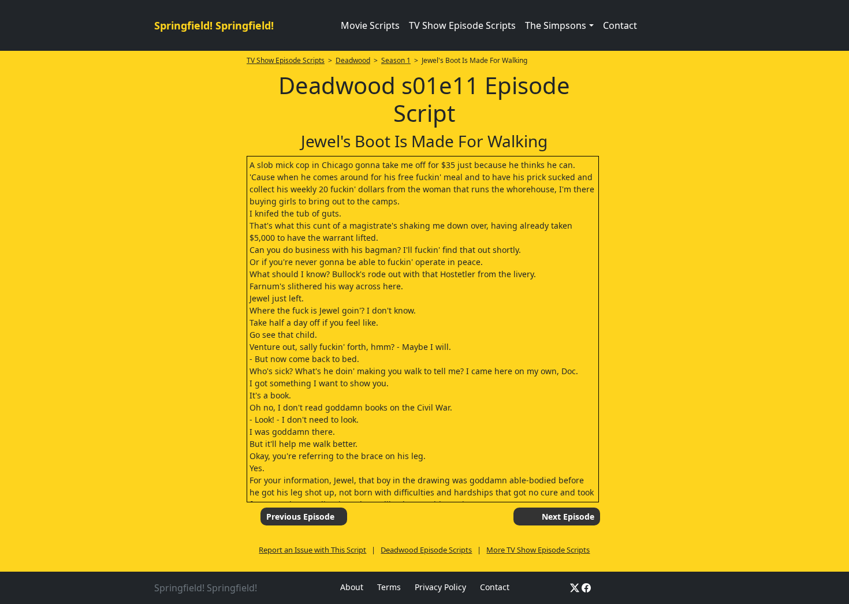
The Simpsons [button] (555, 25)
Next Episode (568, 516)
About (351, 586)
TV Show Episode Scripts (462, 25)
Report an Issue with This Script (312, 550)
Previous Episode (300, 516)
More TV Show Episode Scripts (538, 550)
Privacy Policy (440, 586)
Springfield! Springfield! (214, 25)
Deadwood (353, 60)
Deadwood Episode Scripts (426, 550)
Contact (620, 25)
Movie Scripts (370, 25)
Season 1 (396, 60)
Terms (389, 586)
